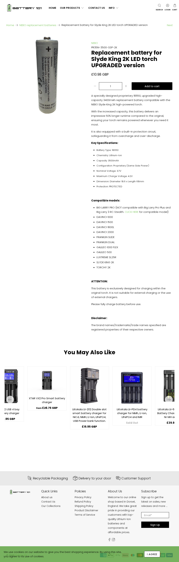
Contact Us (96, 8)
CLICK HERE (131, 212)
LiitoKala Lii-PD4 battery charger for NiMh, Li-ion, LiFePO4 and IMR (132, 413)
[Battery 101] (24, 8)
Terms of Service (85, 514)
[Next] (169, 399)
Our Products (70, 8)
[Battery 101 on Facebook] (109, 540)
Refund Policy (83, 501)
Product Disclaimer (86, 510)
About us (46, 497)
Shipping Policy (84, 506)
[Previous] (10, 399)
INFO (112, 8)
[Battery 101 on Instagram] (113, 540)
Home (52, 8)
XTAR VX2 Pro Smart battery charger (47, 400)
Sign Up (155, 525)
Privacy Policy (83, 497)
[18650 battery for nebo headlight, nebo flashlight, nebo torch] (47, 75)
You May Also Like (89, 352)
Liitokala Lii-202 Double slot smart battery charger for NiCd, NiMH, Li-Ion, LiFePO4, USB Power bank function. (89, 415)
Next (170, 25)
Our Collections (50, 506)
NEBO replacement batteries (37, 25)
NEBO (94, 43)
